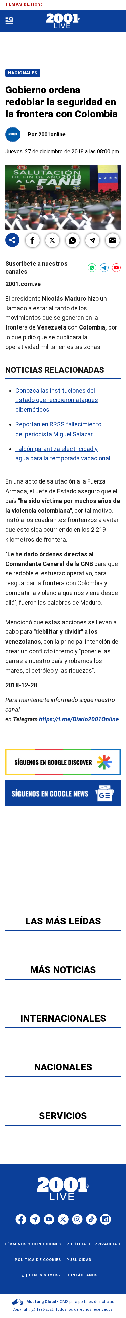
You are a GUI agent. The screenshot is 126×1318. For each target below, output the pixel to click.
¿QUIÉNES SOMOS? (41, 1275)
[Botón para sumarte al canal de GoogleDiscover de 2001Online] (63, 762)
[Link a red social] (20, 1219)
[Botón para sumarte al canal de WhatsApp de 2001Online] (92, 267)
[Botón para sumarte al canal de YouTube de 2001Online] (116, 267)
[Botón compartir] (12, 240)
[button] (33, 240)
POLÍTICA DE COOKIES (38, 1260)
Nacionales (22, 72)
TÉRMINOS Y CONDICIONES (32, 1244)
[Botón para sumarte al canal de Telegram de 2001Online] (104, 267)
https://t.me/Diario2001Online (79, 719)
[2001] (63, 21)
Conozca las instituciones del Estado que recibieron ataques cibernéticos (56, 400)
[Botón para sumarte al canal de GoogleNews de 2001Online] (63, 793)
